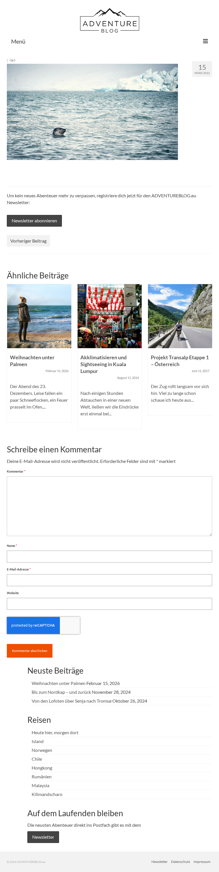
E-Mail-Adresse (19, 569)
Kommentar (16, 471)
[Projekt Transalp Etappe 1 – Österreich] (180, 316)
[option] (39, 356)
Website (13, 593)
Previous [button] (12, 359)
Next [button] (207, 359)
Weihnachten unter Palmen (59, 683)
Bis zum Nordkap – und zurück (61, 692)
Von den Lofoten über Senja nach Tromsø (71, 700)
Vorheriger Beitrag (28, 240)
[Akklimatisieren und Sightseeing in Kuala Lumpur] (110, 316)
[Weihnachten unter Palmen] (39, 316)
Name (12, 545)
